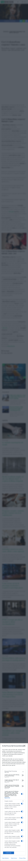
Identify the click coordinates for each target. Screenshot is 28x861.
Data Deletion (5, 858)
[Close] (25, 746)
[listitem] (14, 772)
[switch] (22, 775)
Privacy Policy (22, 858)
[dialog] (14, 802)
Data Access (14, 858)
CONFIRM (8, 852)
